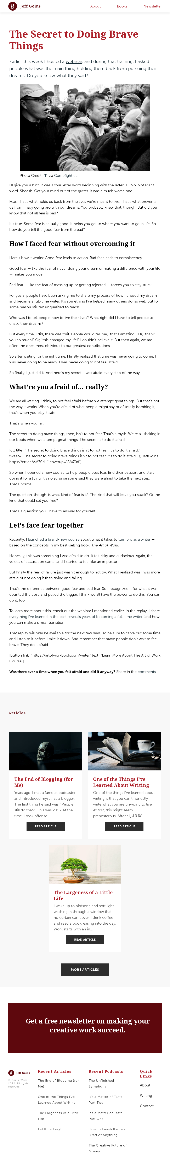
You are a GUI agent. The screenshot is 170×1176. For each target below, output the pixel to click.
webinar (74, 61)
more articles (85, 970)
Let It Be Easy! (50, 1129)
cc (75, 175)
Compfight (63, 175)
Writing (146, 1095)
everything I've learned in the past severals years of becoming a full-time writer (75, 616)
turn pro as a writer (134, 539)
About (145, 1085)
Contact (147, 1106)
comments (147, 671)
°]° (45, 175)
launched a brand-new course (54, 539)
